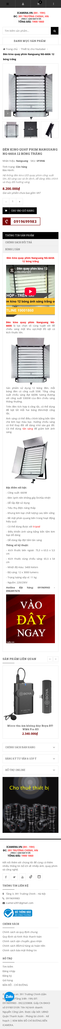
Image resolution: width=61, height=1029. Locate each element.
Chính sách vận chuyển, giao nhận (22, 941)
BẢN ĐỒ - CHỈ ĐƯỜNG (15, 984)
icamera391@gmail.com (19, 903)
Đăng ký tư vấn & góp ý (20, 758)
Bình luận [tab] (12, 249)
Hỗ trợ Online (15, 770)
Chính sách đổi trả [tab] (18, 242)
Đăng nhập (9, 971)
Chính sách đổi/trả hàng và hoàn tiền (24, 945)
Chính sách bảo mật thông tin (20, 950)
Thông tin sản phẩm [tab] (19, 235)
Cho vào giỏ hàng (22, 210)
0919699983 (25, 221)
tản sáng (28, 428)
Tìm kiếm (8, 966)
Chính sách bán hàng (20, 747)
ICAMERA (8, 1025)
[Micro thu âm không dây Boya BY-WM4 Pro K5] (30, 693)
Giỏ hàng (8, 980)
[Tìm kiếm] (54, 31)
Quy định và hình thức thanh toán (22, 936)
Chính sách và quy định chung (20, 932)
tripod (36, 526)
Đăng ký (7, 975)
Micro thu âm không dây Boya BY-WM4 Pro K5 (30, 727)
